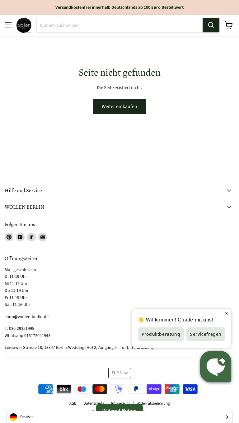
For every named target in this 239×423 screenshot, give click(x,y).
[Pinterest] (9, 237)
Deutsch (27, 417)
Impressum (120, 403)
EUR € (117, 373)
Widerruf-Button (119, 410)
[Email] (42, 237)
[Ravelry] (31, 237)
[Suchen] (211, 25)
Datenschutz (93, 403)
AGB (73, 403)
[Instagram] (20, 237)
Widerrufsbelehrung (153, 403)
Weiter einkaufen (119, 106)
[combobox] (119, 417)
